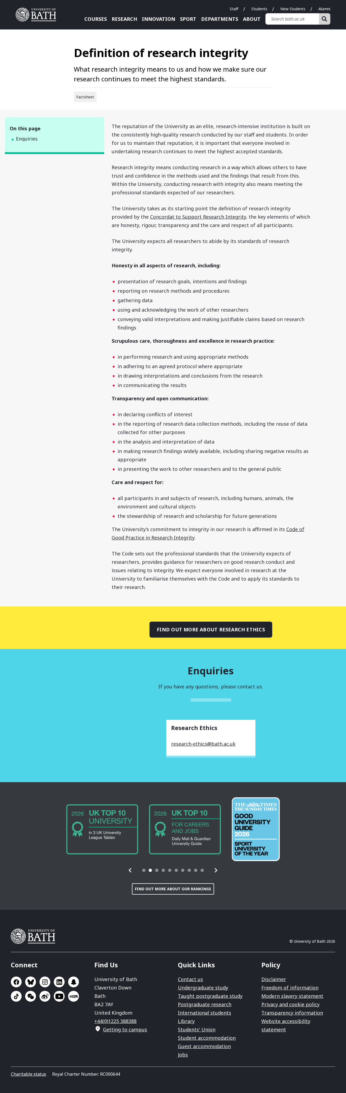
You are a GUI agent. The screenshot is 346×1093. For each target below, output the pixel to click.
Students (259, 8)
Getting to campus (125, 1029)
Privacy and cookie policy (290, 1004)
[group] (102, 829)
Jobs (183, 1054)
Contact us (190, 979)
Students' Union (196, 1029)
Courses (95, 19)
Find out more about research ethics (211, 629)
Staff (234, 8)
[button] (130, 870)
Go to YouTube (59, 996)
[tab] (143, 870)
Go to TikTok (16, 996)
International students (204, 1012)
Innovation (158, 19)
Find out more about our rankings (173, 888)
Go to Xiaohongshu (73, 996)
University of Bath (38, 14)
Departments (219, 19)
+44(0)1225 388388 (115, 1021)
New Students (292, 8)
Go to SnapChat (73, 982)
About (252, 19)
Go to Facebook (16, 982)
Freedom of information (289, 987)
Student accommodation (207, 1038)
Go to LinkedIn (59, 982)
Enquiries (27, 138)
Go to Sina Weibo (44, 996)
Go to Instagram (44, 982)
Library (186, 1021)
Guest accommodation (204, 1046)
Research (124, 19)
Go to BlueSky (30, 982)
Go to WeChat (30, 996)
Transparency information (292, 1012)
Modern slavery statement (292, 996)
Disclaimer (273, 979)
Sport (188, 19)
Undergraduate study (203, 987)
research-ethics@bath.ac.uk (203, 744)
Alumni (324, 8)
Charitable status (28, 1074)
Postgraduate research (204, 1004)
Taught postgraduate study (210, 996)
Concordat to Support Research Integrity (198, 217)
